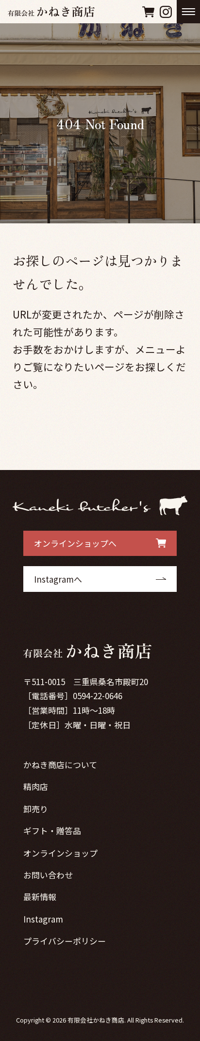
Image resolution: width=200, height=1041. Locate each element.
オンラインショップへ (75, 543)
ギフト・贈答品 (52, 830)
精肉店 (35, 786)
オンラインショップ (60, 853)
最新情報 (39, 896)
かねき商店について (60, 764)
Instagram (43, 919)
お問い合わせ (48, 875)
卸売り (35, 809)
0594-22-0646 (97, 695)
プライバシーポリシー (64, 941)
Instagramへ (58, 579)
